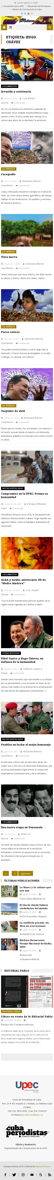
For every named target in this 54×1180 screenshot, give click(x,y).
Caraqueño (8, 174)
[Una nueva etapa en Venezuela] (27, 800)
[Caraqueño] (27, 147)
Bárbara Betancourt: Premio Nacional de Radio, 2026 (36, 943)
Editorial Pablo (16, 970)
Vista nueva (9, 256)
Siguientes (26, 873)
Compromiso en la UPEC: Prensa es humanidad (24, 495)
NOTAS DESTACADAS (13, 488)
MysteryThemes (43, 1166)
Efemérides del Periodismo (39, 6)
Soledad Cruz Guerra (32, 934)
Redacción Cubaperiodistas (29, 957)
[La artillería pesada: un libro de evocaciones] (9, 927)
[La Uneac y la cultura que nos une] (9, 891)
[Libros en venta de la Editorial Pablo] (27, 991)
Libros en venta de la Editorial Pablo (27, 1016)
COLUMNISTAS (10, 86)
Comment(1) (19, 594)
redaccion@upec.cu (33, 1114)
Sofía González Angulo (33, 916)
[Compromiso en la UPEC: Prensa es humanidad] (27, 467)
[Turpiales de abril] (27, 384)
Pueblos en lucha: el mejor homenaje (26, 744)
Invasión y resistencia (16, 91)
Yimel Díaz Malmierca (32, 898)
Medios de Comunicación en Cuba (27, 9)
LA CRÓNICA (9, 169)
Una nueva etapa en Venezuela (22, 827)
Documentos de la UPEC (13, 6)
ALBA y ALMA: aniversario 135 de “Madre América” (23, 581)
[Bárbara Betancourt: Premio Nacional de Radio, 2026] (9, 944)
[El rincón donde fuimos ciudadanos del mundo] (9, 909)
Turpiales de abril (13, 410)
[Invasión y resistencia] (27, 65)
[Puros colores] (27, 305)
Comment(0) (19, 102)
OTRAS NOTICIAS (11, 653)
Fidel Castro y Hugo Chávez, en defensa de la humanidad (22, 660)
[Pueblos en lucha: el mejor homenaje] (27, 718)
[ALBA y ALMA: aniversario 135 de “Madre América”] (27, 553)
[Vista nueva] (27, 230)
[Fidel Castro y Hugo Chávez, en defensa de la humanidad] (27, 632)
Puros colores (10, 332)
